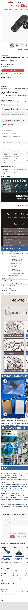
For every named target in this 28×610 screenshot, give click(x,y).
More (2, 600)
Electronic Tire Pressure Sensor (21, 598)
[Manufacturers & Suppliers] (14, 2)
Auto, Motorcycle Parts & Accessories (11, 9)
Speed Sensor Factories (7, 591)
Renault (2, 575)
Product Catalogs (19, 570)
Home (2, 9)
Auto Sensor (21, 9)
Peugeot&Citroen (16, 575)
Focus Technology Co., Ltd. (16, 604)
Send (12, 536)
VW (14, 573)
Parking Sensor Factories (20, 591)
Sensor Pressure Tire (6, 594)
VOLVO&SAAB (4, 573)
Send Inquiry (13, 70)
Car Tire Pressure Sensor (7, 598)
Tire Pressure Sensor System (19, 594)
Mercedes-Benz (4, 578)
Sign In (3, 136)
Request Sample (23, 73)
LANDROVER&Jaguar (17, 578)
